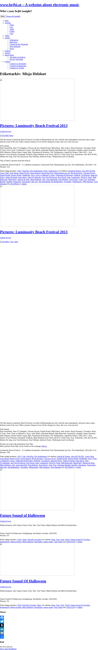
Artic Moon (14, 173)
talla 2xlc (34, 182)
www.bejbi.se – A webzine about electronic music (39, 5)
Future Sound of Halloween (22, 515)
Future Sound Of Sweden (80, 540)
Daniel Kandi (5, 175)
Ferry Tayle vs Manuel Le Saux (43, 175)
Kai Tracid (62, 177)
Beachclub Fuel (47, 173)
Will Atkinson (88, 182)
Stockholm (38, 542)
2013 (19, 171)
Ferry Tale (60, 540)
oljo (43, 180)
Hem (6, 21)
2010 (19, 540)
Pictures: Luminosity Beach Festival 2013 (34, 125)
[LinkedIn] (49, 629)
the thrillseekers (57, 182)
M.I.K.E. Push (86, 177)
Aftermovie (14, 40)
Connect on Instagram (18, 66)
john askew (22, 177)
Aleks (12, 29)
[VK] (49, 633)
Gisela (12, 31)
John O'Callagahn (34, 177)
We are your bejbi (16, 59)
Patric (12, 25)
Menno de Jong (23, 180)
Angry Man (4, 173)
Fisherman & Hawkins (64, 175)
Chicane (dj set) (89, 173)
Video (7, 36)
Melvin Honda (15, 542)
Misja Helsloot (35, 180)
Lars (11, 27)
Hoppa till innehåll (13, 16)
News (12, 49)
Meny (3, 16)
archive (7, 53)
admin (24, 184)
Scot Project (73, 180)
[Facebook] (49, 618)
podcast (8, 51)
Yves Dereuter (55, 467)
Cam (11, 34)
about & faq (9, 55)
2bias (53, 540)
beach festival (35, 173)
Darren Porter (16, 175)
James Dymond (11, 177)
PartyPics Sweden (34, 540)
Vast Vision (58, 542)
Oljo (24, 456)
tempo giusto (48, 542)
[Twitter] (49, 621)
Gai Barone (85, 175)
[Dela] (49, 637)
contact (7, 62)
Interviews (13, 42)
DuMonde (26, 175)
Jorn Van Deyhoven (49, 177)
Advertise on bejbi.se (17, 57)
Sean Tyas (83, 180)
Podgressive (53, 171)
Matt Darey (12, 180)
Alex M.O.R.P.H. (88, 171)
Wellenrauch (77, 182)
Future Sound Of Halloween (23, 581)
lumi (68, 177)
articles (7, 38)
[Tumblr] (49, 625)
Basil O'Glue (24, 173)
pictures (8, 23)
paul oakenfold (51, 180)
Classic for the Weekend (19, 44)
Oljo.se (44, 446)
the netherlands (44, 182)
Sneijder (9, 182)
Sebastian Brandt (63, 465)
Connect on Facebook (18, 64)
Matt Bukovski (66, 463)
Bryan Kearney (76, 173)
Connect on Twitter (17, 68)
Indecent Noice (56, 461)
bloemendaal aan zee (62, 173)
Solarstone (17, 182)
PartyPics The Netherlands (32, 171)
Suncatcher (26, 182)
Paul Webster (63, 180)
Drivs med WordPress (8, 649)
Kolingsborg (4, 542)
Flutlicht (77, 175)
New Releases (15, 46)
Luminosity (75, 177)
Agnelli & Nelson (74, 171)
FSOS (67, 540)
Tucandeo (67, 182)
